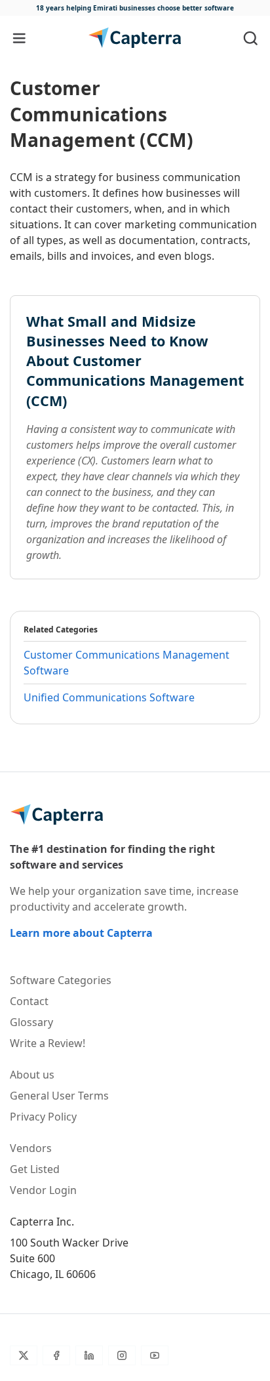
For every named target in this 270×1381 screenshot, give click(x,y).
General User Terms (59, 1095)
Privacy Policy (43, 1116)
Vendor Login (43, 1190)
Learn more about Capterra (81, 933)
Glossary (31, 1022)
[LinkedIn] (89, 1355)
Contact (29, 1001)
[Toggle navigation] (19, 37)
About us (32, 1074)
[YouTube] (154, 1355)
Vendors (31, 1148)
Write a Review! (47, 1043)
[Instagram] (122, 1355)
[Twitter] (23, 1355)
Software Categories (60, 980)
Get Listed (35, 1169)
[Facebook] (56, 1355)
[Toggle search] (250, 37)
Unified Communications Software (109, 697)
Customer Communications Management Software (126, 663)
